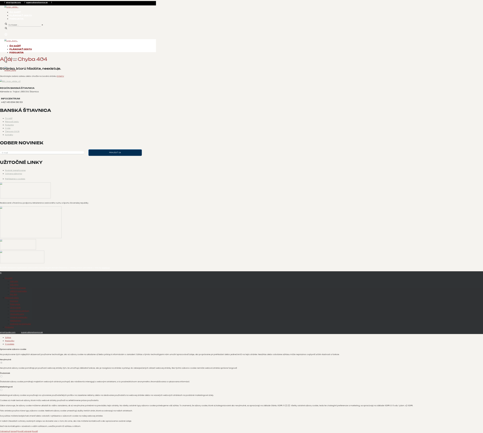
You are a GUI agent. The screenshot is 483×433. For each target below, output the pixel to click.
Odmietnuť (5, 431)
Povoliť (35, 431)
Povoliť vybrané (24, 431)
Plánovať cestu (12, 121)
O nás (7, 128)
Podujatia (9, 125)
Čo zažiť (8, 118)
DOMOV (60, 76)
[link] (42, 25)
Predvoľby (9, 340)
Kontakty (9, 134)
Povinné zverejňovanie (15, 170)
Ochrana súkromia (13, 173)
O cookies (9, 344)
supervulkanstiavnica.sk (37, 2)
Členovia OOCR (12, 131)
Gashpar (106, 267)
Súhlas (8, 337)
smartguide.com (13, 2)
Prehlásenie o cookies (15, 178)
